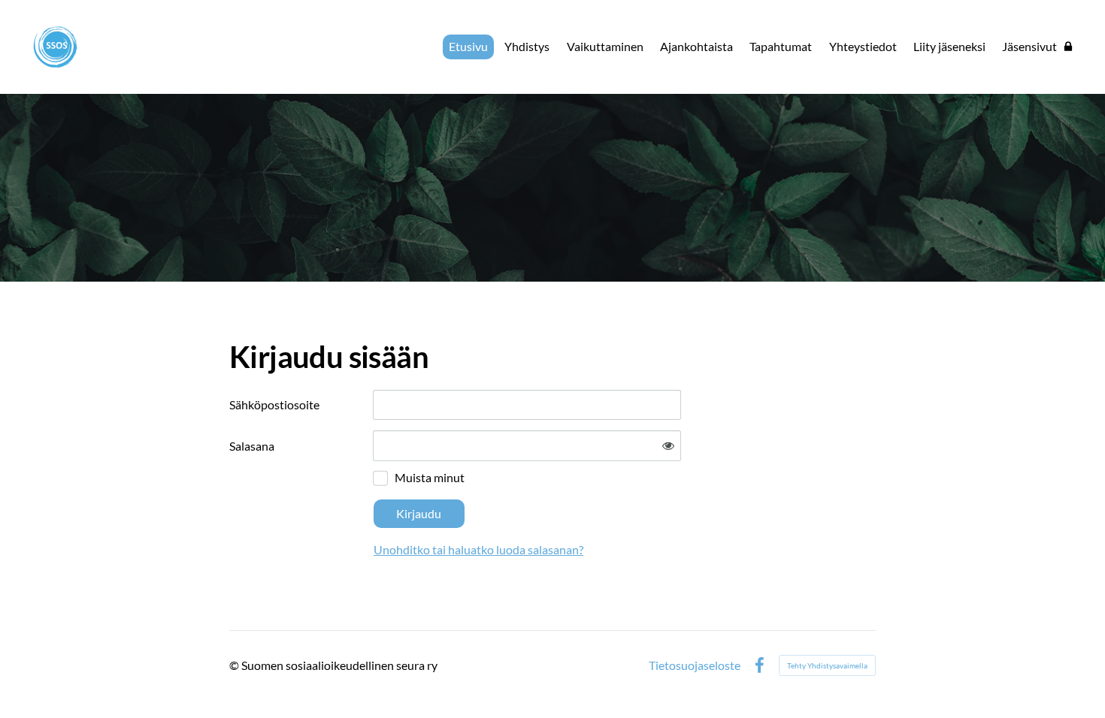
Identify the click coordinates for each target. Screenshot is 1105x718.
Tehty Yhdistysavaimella (827, 665)
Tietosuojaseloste (694, 665)
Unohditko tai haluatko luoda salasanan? (478, 549)
